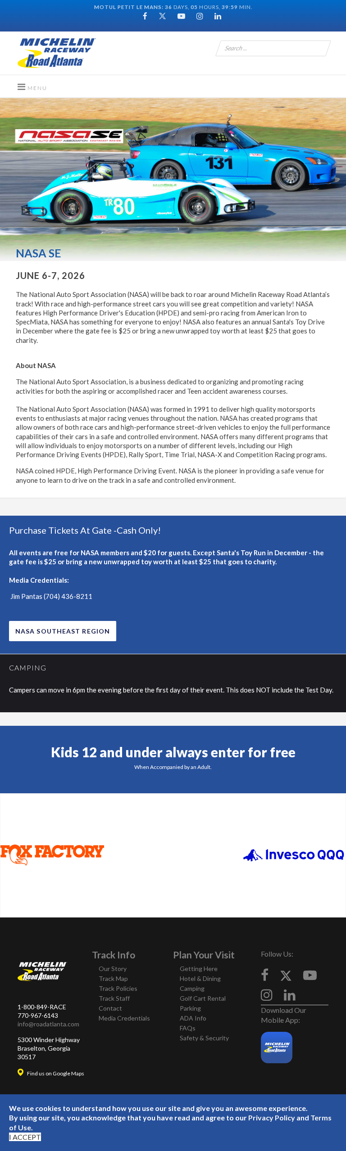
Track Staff (114, 998)
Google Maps (68, 1073)
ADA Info (193, 1018)
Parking (190, 1008)
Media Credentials (124, 1018)
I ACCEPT (25, 1137)
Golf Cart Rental (203, 998)
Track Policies (118, 988)
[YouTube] (181, 16)
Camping (192, 988)
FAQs (188, 1028)
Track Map (113, 978)
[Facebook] (145, 16)
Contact (110, 1008)
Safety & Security (204, 1038)
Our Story (113, 968)
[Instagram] (199, 16)
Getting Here (199, 968)
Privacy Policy (271, 1117)
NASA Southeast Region (62, 631)
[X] (286, 975)
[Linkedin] (217, 16)
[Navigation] (32, 86)
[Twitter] (162, 16)
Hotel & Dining (200, 978)
